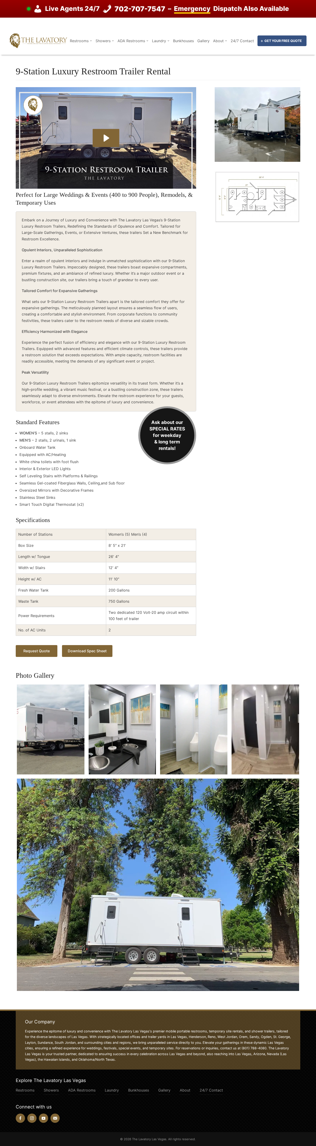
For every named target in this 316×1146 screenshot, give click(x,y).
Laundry (159, 41)
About (218, 41)
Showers (103, 41)
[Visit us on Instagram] (32, 1118)
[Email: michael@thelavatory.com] (55, 1118)
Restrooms (79, 41)
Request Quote (36, 651)
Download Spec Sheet (87, 651)
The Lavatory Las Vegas (149, 1139)
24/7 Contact (242, 41)
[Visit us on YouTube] (43, 1118)
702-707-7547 (140, 9)
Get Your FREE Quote (283, 41)
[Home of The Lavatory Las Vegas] (38, 40)
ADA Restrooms (131, 41)
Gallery (203, 41)
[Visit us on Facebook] (20, 1118)
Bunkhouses (183, 41)
